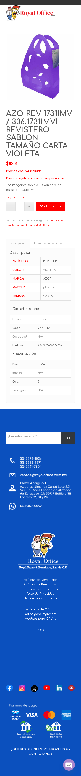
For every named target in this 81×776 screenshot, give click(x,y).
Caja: (15, 381)
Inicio (40, 629)
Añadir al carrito (51, 206)
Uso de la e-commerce (40, 598)
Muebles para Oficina (41, 618)
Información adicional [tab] (48, 243)
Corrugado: (20, 390)
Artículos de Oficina (40, 609)
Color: (16, 328)
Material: (18, 319)
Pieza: (16, 364)
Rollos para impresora (40, 614)
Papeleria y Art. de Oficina (36, 225)
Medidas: (18, 345)
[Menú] (53, 16)
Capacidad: (19, 336)
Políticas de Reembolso (41, 584)
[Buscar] (68, 438)
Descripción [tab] (18, 243)
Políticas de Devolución (40, 579)
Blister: (17, 372)
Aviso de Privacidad (41, 593)
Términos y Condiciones (40, 589)
